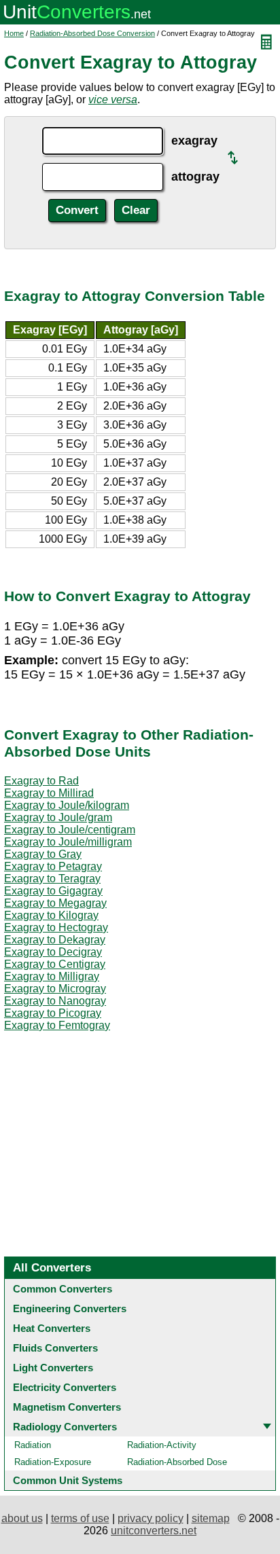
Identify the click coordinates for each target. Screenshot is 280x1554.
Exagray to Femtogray (57, 1025)
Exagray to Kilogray (51, 915)
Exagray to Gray (43, 854)
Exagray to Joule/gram (58, 817)
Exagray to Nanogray (55, 1001)
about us (22, 1518)
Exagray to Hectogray (56, 927)
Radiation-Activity (161, 1445)
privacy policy (150, 1518)
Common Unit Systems (67, 1480)
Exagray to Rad (41, 781)
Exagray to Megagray (55, 903)
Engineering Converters (69, 1308)
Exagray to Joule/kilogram (66, 805)
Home (14, 33)
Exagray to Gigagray (53, 891)
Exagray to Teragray (52, 878)
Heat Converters (51, 1328)
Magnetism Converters (67, 1407)
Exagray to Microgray (55, 988)
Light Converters (53, 1367)
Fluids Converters (55, 1348)
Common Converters (62, 1289)
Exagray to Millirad (49, 793)
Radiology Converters (65, 1426)
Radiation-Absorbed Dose (177, 1462)
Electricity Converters (64, 1387)
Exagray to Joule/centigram (69, 829)
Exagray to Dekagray (54, 939)
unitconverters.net (153, 1530)
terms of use (80, 1518)
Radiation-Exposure (52, 1462)
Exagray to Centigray (54, 964)
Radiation (32, 1445)
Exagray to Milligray (51, 976)
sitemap (211, 1518)
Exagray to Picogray (52, 1013)
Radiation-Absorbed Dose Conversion (92, 33)
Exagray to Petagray (53, 866)
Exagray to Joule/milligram (68, 842)
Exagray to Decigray (53, 952)
